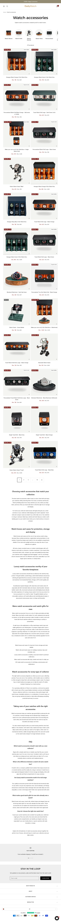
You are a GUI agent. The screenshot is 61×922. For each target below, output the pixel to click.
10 (37, 479)
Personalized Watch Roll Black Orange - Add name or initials (17, 113)
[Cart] (57, 6)
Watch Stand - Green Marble (16, 327)
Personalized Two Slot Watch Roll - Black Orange (44, 292)
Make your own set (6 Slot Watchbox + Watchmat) (44, 327)
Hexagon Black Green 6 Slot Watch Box (44, 77)
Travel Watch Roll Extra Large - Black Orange (16, 362)
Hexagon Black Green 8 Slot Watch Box (17, 257)
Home (4, 12)
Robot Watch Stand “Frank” (17, 470)
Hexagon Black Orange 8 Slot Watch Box (44, 186)
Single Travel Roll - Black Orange (44, 435)
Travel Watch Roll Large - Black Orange (44, 221)
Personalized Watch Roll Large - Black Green (44, 149)
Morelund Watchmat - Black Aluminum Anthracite (44, 398)
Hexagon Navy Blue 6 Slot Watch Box (16, 221)
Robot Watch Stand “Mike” (17, 186)
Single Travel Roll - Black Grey (16, 435)
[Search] (7, 6)
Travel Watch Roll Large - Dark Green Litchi (44, 112)
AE (29, 909)
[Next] (41, 480)
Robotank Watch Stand (44, 362)
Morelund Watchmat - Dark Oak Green (17, 292)
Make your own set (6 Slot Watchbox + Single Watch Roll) (17, 150)
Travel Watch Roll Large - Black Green (44, 257)
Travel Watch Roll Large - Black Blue (44, 470)
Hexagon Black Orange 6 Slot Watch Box (16, 77)
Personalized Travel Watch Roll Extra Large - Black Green (17, 398)
